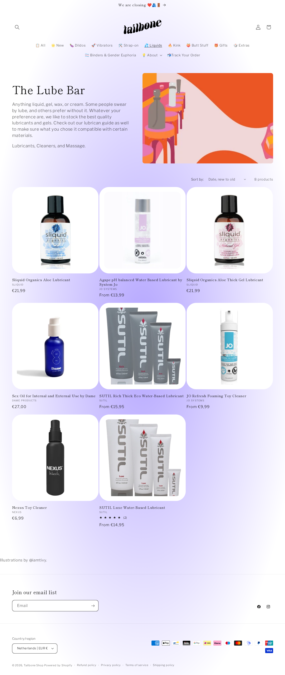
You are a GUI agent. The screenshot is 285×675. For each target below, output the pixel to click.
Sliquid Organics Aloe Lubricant (41, 279)
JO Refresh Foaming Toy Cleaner (216, 395)
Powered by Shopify (58, 665)
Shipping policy (163, 665)
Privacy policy (111, 665)
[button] (17, 27)
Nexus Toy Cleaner (29, 507)
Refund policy (86, 665)
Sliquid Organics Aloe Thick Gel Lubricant (225, 279)
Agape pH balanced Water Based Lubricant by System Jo (140, 281)
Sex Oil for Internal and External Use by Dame (54, 395)
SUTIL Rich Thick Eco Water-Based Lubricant (141, 395)
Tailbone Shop (33, 665)
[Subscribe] (93, 606)
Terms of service (136, 665)
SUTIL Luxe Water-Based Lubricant (132, 507)
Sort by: (197, 179)
